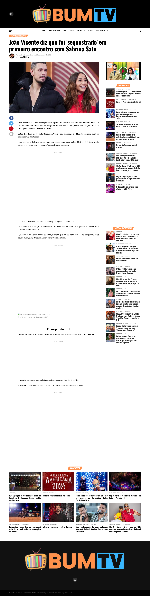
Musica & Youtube (102, 30)
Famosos (90, 30)
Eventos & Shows (68, 30)
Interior (80, 30)
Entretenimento (54, 30)
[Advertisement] (58, 168)
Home (43, 30)
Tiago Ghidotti (23, 57)
